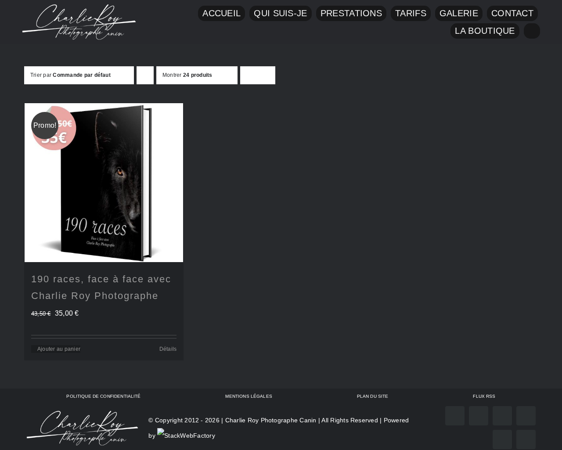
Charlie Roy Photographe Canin (271, 420)
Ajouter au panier (58, 349)
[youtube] (502, 415)
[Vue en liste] (266, 75)
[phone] (526, 439)
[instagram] (478, 415)
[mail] (502, 439)
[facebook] (455, 415)
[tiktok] (526, 415)
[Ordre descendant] (145, 75)
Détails (168, 349)
